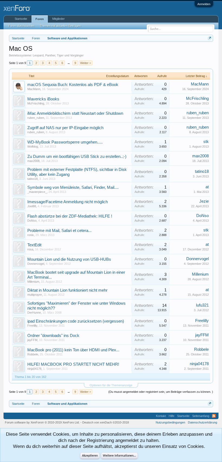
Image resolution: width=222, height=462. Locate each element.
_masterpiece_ (37, 191)
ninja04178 (34, 368)
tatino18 (32, 178)
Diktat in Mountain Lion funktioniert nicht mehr (67, 290)
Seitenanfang (200, 416)
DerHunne (34, 312)
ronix (30, 235)
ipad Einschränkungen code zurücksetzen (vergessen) (75, 321)
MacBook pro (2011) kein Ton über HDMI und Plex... (73, 350)
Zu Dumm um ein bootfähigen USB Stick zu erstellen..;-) (76, 156)
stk (206, 141)
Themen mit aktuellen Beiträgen (60, 25)
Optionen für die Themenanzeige (111, 385)
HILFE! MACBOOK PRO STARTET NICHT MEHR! (73, 364)
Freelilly (32, 325)
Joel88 (31, 206)
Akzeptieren (90, 455)
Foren (39, 19)
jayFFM (32, 340)
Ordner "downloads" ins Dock (53, 335)
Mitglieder (58, 18)
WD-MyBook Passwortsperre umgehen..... (65, 142)
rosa (30, 249)
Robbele (32, 354)
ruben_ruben (35, 117)
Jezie (204, 201)
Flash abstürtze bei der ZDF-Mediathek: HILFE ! (69, 216)
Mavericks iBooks (43, 99)
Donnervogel (35, 263)
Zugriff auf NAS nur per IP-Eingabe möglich (65, 128)
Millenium (33, 281)
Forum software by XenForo (42, 422)
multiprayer (34, 294)
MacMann (33, 89)
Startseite (21, 18)
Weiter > (85, 63)
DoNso (32, 220)
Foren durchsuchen (21, 25)
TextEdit (34, 245)
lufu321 (202, 305)
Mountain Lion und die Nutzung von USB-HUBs (69, 259)
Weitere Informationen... (119, 455)
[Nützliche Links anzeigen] (209, 38)
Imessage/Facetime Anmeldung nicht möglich (67, 202)
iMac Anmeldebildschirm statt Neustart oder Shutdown (75, 113)
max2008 (33, 161)
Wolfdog (32, 146)
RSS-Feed (214, 416)
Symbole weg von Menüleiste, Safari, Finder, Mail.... (73, 187)
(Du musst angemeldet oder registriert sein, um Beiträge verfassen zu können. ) (160, 391)
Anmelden (203, 4)
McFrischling (35, 103)
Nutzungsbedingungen (170, 422)
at (207, 187)
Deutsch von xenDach (105, 422)
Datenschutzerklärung (202, 422)
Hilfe (171, 416)
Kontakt (161, 416)
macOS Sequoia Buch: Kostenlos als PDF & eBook (72, 84)
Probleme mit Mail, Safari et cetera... (59, 230)
